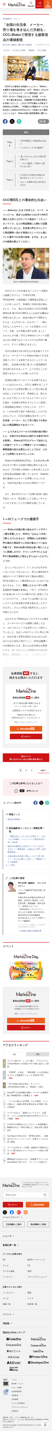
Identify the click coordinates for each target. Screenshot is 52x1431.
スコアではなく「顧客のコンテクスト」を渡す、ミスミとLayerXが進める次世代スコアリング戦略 (27, 1115)
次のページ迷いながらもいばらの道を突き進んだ (26, 757)
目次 (26, 132)
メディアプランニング (37, 1276)
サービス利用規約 (18, 1403)
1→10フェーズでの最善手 (32, 147)
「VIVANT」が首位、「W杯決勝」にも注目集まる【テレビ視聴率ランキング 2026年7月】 (28, 1073)
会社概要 (15, 1399)
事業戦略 (31, 50)
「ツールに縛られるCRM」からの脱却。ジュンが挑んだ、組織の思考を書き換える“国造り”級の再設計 (28, 1104)
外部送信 (15, 1411)
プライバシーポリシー (20, 1407)
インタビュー (8, 1292)
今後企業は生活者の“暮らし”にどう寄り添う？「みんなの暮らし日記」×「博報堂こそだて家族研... (27, 859)
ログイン (27, 736)
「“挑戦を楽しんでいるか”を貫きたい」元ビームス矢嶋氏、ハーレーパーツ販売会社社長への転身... (27, 839)
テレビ (6, 1265)
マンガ (6, 1298)
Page (10, 161)
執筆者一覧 (32, 1304)
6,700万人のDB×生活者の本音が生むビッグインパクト (32, 176)
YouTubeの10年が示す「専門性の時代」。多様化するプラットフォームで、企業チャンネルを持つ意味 (27, 1138)
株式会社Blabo (14, 819)
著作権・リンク (17, 1383)
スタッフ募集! (17, 1387)
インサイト (7, 1276)
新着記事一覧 (9, 1245)
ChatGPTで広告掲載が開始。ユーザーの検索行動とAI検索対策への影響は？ (27, 1094)
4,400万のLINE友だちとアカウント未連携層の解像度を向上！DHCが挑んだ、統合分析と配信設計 (27, 1127)
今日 (14, 1054)
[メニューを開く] (4, 4)
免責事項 (15, 1395)
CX (28, 1265)
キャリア (6, 50)
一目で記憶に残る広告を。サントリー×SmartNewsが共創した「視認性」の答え (25, 1085)
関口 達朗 (25, 44)
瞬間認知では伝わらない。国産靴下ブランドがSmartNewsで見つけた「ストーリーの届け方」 (27, 1160)
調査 (29, 1292)
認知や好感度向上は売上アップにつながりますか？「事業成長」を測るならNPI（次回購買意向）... (27, 849)
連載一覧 (7, 1304)
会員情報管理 (16, 1391)
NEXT (43, 770)
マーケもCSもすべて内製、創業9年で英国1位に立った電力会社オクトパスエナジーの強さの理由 (28, 1150)
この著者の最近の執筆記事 (29, 930)
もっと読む (10, 864)
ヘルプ (14, 1379)
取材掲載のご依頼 (38, 1224)
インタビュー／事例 (19, 50)
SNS (29, 1271)
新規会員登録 (27, 729)
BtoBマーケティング (36, 1259)
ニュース (7, 1235)
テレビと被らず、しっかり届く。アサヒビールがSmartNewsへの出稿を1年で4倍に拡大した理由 (28, 1063)
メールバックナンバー (27, 722)
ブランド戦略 (41, 50)
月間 (37, 1054)
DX (4, 1259)
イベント (7, 1314)
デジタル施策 (8, 1271)
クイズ (30, 1298)
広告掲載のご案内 (13, 1224)
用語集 (6, 1323)
